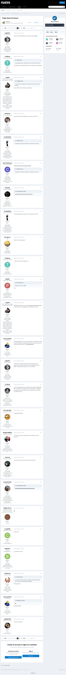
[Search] (63, 7)
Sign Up (62, 2)
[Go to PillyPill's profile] (7, 285)
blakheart (7, 548)
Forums (2, 10)
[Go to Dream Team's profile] (57, 43)
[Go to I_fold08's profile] (47, 43)
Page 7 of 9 (32, 28)
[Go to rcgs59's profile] (7, 85)
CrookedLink (7, 137)
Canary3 (7, 457)
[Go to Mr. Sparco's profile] (7, 244)
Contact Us (33, 673)
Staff (14, 10)
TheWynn (7, 56)
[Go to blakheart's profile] (7, 556)
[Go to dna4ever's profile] (7, 120)
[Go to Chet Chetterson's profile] (7, 169)
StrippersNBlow (7, 432)
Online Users (19, 10)
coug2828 (7, 529)
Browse (19, 6)
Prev (5, 28)
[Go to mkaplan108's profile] (7, 625)
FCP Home (4, 6)
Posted (19, 33)
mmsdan (7, 187)
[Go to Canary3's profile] (7, 464)
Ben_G (8, 21)
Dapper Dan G (7, 508)
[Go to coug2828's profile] (7, 535)
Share (29, 22)
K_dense (7, 384)
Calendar (9, 10)
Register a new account (13, 657)
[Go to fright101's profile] (7, 39)
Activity (24, 6)
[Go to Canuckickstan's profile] (7, 488)
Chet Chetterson (7, 163)
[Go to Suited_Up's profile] (7, 580)
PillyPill (7, 279)
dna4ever (7, 113)
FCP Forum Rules (49, 25)
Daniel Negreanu (12, 6)
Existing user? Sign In (53, 2)
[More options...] (41, 33)
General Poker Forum (18, 23)
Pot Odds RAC (7, 410)
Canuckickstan (7, 482)
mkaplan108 (7, 619)
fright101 (7, 33)
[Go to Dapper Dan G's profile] (7, 517)
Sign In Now (30, 655)
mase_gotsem (7, 338)
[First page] (3, 28)
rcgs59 (7, 77)
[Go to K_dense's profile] (7, 391)
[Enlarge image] (14, 510)
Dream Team (61, 42)
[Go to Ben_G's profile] (3, 22)
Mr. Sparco (7, 237)
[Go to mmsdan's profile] (7, 194)
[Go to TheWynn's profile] (7, 63)
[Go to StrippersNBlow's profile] (7, 439)
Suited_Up (7, 573)
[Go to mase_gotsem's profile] (7, 345)
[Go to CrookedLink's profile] (7, 143)
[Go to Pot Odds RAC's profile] (7, 417)
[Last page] (27, 28)
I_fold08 (50, 42)
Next (24, 28)
